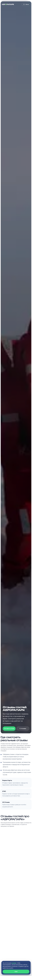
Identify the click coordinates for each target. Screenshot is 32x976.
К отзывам (23, 728)
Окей (16, 971)
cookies (14, 963)
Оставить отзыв (9, 728)
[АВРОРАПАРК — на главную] (8, 4)
